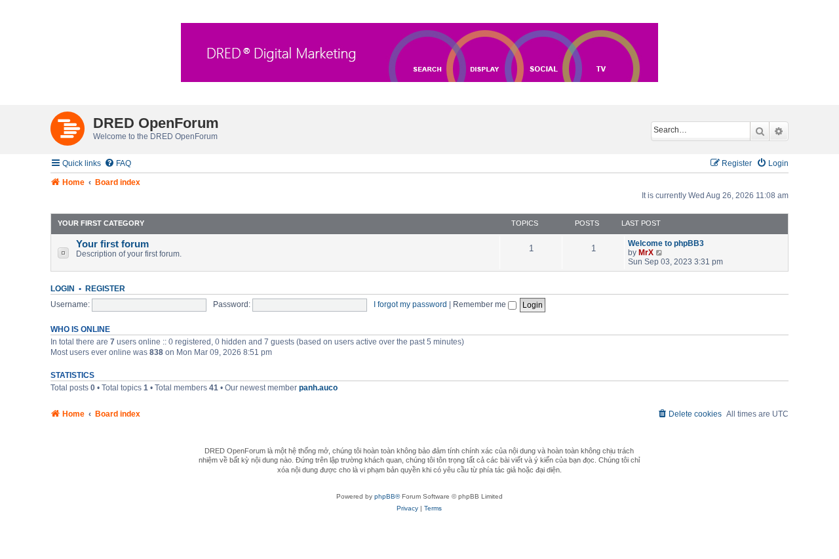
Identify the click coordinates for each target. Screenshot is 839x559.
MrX (646, 252)
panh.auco (318, 387)
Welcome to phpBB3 (666, 243)
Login (62, 289)
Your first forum (112, 244)
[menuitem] (117, 164)
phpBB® (387, 496)
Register (105, 289)
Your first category (101, 223)
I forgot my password (410, 304)
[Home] (71, 126)
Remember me (480, 304)
